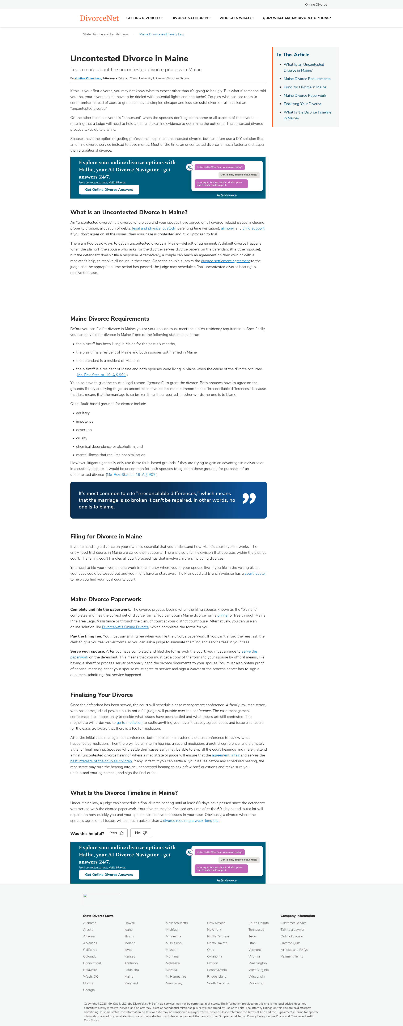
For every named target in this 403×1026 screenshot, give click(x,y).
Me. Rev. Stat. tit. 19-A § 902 (131, 474)
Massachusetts (177, 923)
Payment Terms (292, 956)
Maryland (131, 983)
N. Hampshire (176, 976)
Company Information (298, 916)
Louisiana (131, 970)
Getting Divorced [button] (143, 18)
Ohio (210, 949)
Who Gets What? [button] (235, 18)
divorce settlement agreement (225, 260)
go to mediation (130, 722)
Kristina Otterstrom (88, 78)
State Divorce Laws (98, 916)
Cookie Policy (275, 1016)
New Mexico (216, 923)
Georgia (89, 990)
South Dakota (259, 923)
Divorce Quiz (290, 943)
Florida (88, 983)
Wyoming (256, 983)
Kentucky (131, 963)
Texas (253, 936)
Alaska (88, 929)
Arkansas (90, 943)
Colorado (90, 956)
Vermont (255, 949)
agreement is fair (225, 755)
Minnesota (173, 936)
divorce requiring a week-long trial (191, 820)
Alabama (89, 923)
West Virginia (259, 970)
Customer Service (293, 923)
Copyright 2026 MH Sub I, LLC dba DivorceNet (117, 1004)
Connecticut (92, 963)
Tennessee (256, 929)
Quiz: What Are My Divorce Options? (297, 18)
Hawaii (129, 923)
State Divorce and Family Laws (105, 34)
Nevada (171, 970)
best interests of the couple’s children (101, 761)
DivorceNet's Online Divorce (125, 627)
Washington (258, 963)
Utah (252, 943)
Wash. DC (90, 976)
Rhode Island (216, 976)
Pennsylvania (217, 970)
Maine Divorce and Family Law (161, 34)
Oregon (212, 963)
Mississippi (174, 943)
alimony (227, 228)
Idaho (128, 929)
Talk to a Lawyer (292, 929)
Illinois (129, 936)
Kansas (129, 956)
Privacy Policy (256, 1016)
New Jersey (174, 983)
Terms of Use (208, 1016)
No (137, 833)
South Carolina (218, 983)
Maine (128, 976)
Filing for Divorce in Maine (305, 87)
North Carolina (218, 936)
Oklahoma (214, 956)
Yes (114, 833)
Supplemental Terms (232, 1016)
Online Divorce (316, 5)
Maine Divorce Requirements (307, 78)
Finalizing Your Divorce (302, 103)
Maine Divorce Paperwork (305, 95)
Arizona (89, 936)
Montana (172, 956)
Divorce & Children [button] (189, 18)
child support (253, 228)
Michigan (172, 929)
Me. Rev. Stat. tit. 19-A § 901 (101, 374)
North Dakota (217, 943)
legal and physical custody (153, 228)
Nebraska (173, 963)
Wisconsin (257, 976)
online (222, 615)
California (90, 949)
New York (214, 929)
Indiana (129, 943)
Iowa (128, 949)
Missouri (172, 949)
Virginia (254, 956)
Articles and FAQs (294, 949)
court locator (255, 573)
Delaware (90, 970)
